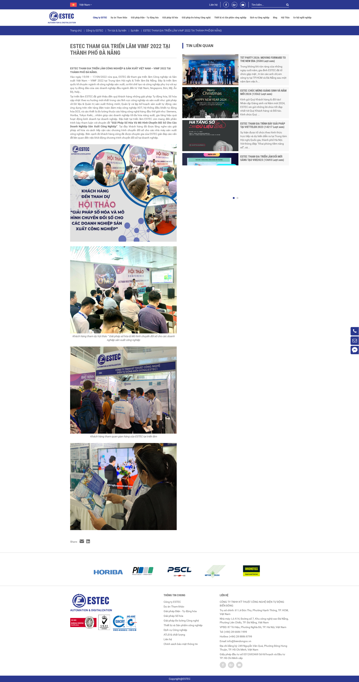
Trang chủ (76, 30)
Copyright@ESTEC (179, 678)
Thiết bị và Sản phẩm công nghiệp (230, 17)
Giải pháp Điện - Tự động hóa (145, 17)
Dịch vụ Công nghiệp (259, 17)
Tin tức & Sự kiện (117, 30)
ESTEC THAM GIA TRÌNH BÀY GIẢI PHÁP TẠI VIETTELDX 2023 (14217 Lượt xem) (262, 125)
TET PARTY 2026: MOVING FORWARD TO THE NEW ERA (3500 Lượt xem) (263, 59)
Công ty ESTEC (100, 17)
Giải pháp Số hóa (170, 17)
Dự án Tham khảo (119, 17)
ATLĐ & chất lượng (174, 634)
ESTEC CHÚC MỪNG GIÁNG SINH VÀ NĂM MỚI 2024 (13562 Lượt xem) (263, 92)
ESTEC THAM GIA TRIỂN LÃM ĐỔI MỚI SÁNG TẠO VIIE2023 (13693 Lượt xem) (262, 158)
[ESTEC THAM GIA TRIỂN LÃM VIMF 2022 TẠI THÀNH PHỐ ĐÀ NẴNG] (81, 542)
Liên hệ (213, 4)
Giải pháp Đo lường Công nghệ (196, 17)
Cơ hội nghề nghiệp (302, 17)
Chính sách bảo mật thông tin (181, 643)
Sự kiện (135, 30)
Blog (275, 17)
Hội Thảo (285, 17)
